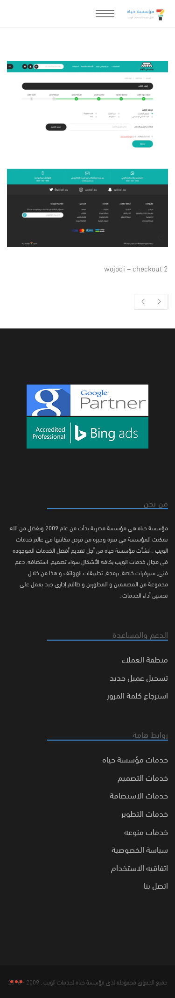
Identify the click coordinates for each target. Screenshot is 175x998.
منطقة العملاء (145, 658)
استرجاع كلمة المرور (137, 694)
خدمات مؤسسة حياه (135, 758)
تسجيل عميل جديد (139, 676)
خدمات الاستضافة (139, 794)
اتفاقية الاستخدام (139, 867)
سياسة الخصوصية (140, 848)
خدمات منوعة (146, 831)
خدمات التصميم (143, 776)
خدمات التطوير (144, 812)
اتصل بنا (156, 884)
